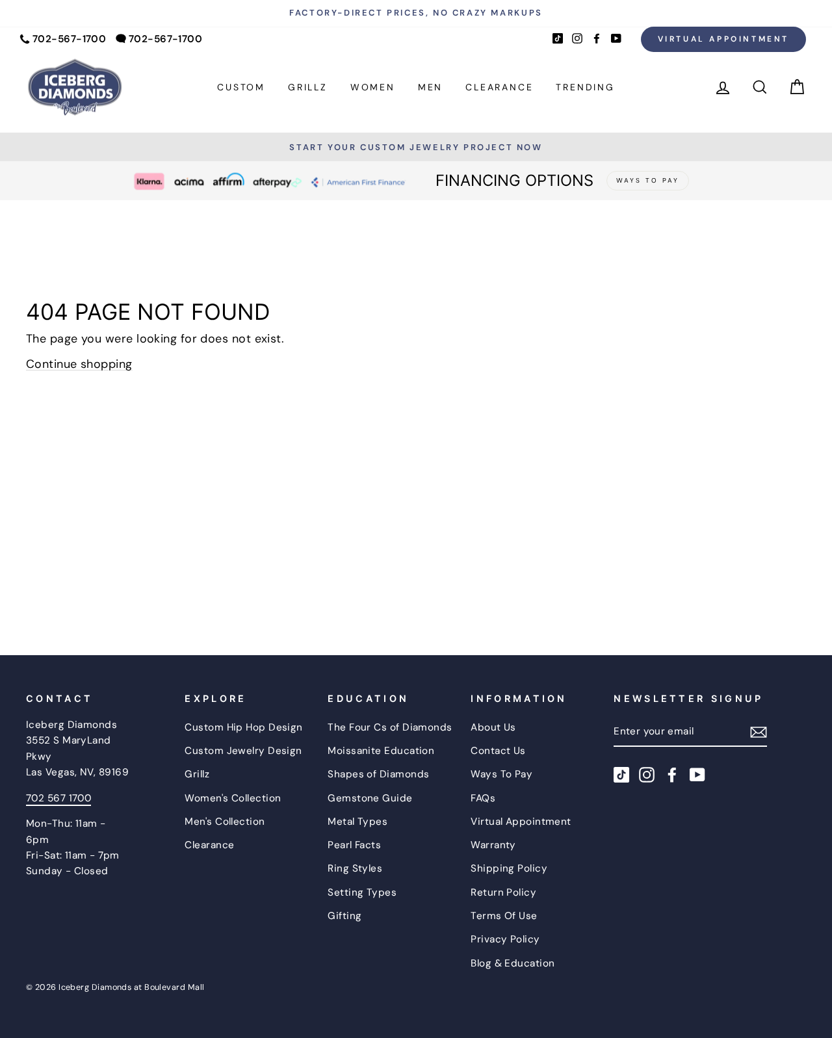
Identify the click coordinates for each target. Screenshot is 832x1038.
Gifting (344, 915)
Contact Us (498, 750)
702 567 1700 (58, 798)
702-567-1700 (69, 38)
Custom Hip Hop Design (243, 727)
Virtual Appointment (723, 39)
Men (430, 87)
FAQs (483, 798)
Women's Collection (233, 798)
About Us (493, 727)
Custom (241, 87)
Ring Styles (355, 868)
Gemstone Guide (370, 798)
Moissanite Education (381, 750)
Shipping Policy (509, 868)
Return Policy (503, 892)
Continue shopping (79, 364)
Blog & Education (512, 963)
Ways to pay (647, 180)
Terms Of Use (504, 915)
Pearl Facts (354, 844)
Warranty (493, 844)
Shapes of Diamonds (378, 774)
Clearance (499, 87)
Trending (585, 87)
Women (372, 87)
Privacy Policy (505, 939)
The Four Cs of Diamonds (390, 727)
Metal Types (357, 821)
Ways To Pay (501, 774)
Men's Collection (225, 821)
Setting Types (362, 892)
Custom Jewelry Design (243, 750)
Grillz (308, 87)
